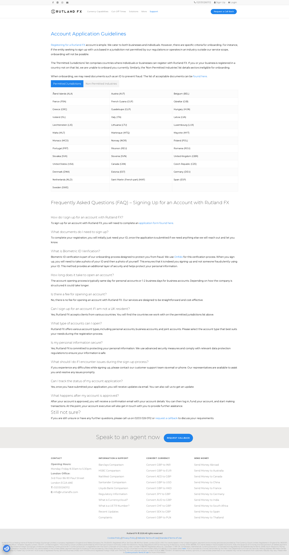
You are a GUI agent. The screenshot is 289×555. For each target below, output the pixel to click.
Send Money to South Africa (211, 505)
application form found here (156, 223)
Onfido (178, 256)
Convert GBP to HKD (159, 488)
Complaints (105, 517)
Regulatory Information (113, 494)
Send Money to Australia (209, 470)
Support (154, 11)
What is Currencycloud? (113, 500)
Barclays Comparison (111, 464)
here (184, 548)
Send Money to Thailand (209, 517)
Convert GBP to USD (158, 482)
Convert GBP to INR (158, 464)
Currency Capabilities (97, 11)
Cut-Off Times (118, 11)
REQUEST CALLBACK (178, 438)
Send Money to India (206, 500)
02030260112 (203, 2)
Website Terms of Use (148, 538)
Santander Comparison (112, 482)
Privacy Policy (129, 538)
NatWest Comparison (111, 476)
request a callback (166, 418)
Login (233, 2)
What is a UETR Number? (114, 505)
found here (200, 76)
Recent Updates (108, 511)
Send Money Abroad (206, 464)
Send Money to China (207, 482)
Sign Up (220, 2)
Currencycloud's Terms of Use (137, 552)
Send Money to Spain (207, 511)
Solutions (133, 11)
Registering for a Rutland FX (68, 45)
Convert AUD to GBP (159, 500)
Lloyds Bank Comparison (113, 488)
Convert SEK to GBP (158, 511)
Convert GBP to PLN (158, 517)
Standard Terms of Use (171, 538)
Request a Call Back (224, 11)
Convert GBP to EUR (158, 470)
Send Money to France (207, 488)
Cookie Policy (114, 538)
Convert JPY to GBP (158, 494)
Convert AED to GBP (158, 476)
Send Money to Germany (209, 494)
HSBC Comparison (109, 470)
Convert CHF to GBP (158, 505)
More (144, 11)
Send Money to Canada (208, 476)
